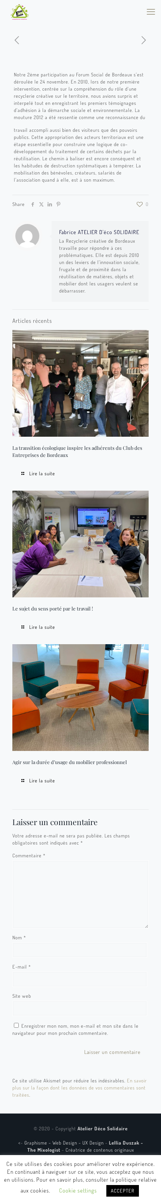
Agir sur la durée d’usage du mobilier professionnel (69, 762)
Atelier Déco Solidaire (103, 1128)
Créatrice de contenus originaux (100, 1150)
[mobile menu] (151, 11)
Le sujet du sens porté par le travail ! (52, 608)
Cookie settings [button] (78, 1190)
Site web (21, 996)
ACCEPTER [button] (122, 1191)
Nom (19, 937)
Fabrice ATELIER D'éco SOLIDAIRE (99, 231)
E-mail (21, 967)
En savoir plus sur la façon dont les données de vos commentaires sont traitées (79, 1088)
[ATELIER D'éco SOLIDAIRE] (20, 11)
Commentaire (29, 855)
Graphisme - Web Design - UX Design (64, 1143)
